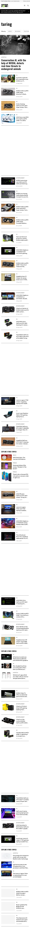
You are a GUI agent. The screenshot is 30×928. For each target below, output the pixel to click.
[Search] (28, 6)
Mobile (15, 462)
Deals (14, 455)
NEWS (10, 31)
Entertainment (20, 178)
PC (17, 75)
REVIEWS (17, 31)
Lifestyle (3, 57)
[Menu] (24, 5)
